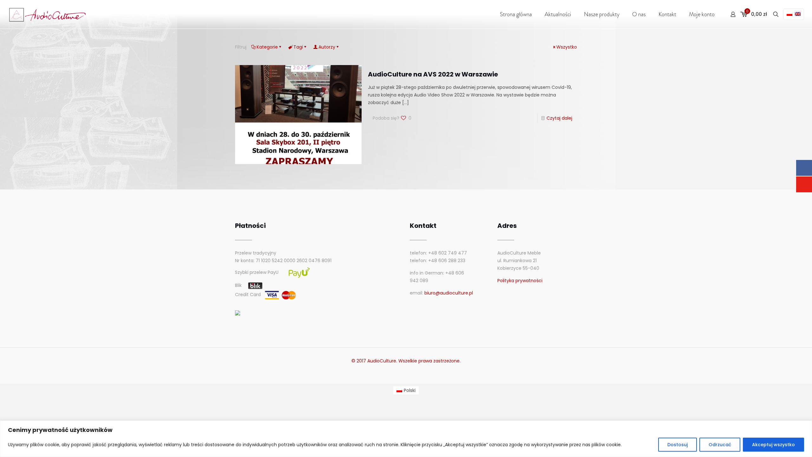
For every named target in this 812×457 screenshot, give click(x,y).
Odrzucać (720, 444)
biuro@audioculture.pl (448, 293)
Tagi (298, 47)
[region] (406, 439)
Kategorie (267, 47)
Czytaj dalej (559, 118)
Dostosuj (677, 444)
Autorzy (326, 47)
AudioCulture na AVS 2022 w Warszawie (433, 74)
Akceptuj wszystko (773, 444)
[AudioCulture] (47, 14)
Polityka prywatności (519, 280)
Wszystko (566, 47)
